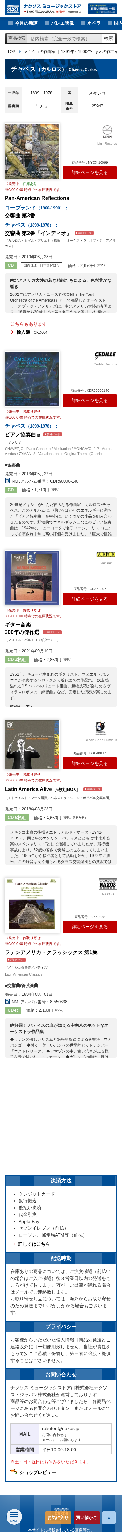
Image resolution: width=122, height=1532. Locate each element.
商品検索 (16, 38)
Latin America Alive (52, 789)
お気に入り (58, 1517)
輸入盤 (34, 332)
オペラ (94, 23)
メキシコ (97, 93)
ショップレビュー (38, 1472)
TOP (11, 52)
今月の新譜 (26, 23)
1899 (34, 93)
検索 (108, 38)
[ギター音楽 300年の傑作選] (32, 577)
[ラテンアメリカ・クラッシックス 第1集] (32, 905)
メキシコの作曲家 (39, 52)
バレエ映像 (62, 23)
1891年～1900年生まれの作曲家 (89, 52)
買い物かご (86, 1517)
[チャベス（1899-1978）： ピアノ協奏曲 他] (32, 379)
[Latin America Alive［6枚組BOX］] (32, 745)
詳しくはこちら (34, 1244)
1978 (47, 93)
